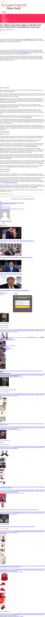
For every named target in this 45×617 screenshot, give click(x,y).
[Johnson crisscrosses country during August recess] (10, 271)
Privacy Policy (4, 346)
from (10, 202)
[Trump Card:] (3, 438)
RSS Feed (4, 21)
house (17, 337)
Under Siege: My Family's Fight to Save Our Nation (8, 389)
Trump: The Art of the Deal (4, 325)
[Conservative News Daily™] (13, 9)
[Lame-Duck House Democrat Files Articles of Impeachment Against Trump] (10, 238)
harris (15, 337)
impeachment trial (29, 39)
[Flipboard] (8, 206)
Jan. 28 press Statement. (31, 146)
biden (1, 337)
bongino (4, 337)
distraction (6, 202)
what (22, 202)
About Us (4, 18)
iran (21, 337)
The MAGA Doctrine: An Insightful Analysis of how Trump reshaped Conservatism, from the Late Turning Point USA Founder (19, 509)
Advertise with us (5, 349)
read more (21, 376)
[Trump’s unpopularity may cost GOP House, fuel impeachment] (10, 288)
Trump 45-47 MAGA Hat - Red (4, 611)
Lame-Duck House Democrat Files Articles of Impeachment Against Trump (17, 240)
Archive (3, 16)
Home (3, 14)
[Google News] (3, 206)
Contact (3, 17)
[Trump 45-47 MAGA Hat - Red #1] (2, 586)
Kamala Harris (24, 337)
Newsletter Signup (5, 19)
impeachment (14, 202)
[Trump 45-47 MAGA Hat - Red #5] (2, 609)
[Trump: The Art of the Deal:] (4, 321)
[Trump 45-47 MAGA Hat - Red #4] (2, 603)
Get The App (4, 20)
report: (33, 337)
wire (12, 338)
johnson (19, 202)
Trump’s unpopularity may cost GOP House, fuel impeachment (14, 290)
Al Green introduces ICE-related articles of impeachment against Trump (16, 257)
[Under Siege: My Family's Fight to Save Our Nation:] (4, 385)
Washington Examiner (6, 338)
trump (42, 337)
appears (1, 202)
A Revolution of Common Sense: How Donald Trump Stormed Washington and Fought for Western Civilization (17, 526)
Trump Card (2, 442)
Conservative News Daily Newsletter (8, 345)
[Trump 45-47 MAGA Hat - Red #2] (2, 592)
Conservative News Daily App (7, 348)
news (27, 337)
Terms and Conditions (6, 347)
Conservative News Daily (4, 29)
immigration (19, 337)
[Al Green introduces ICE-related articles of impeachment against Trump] (10, 255)
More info (22, 330)
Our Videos (4, 15)
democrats (10, 337)
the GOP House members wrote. (10, 182)
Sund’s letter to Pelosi (27, 117)
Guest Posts (4, 22)
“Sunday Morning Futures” (26, 52)
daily (7, 337)
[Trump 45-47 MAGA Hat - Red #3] (2, 597)
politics (30, 337)
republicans (36, 337)
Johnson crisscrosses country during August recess (11, 273)
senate (39, 337)
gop (13, 337)
